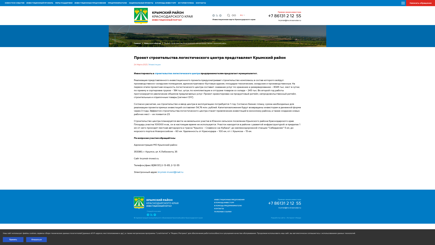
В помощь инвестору (165, 3)
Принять (13, 240)
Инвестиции (155, 65)
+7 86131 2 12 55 (284, 16)
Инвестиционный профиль (39, 3)
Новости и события (14, 3)
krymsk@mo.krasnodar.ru (290, 20)
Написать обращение (421, 3)
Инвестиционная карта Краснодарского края (233, 20)
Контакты (201, 3)
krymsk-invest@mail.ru (170, 172)
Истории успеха (186, 3)
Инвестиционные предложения (90, 3)
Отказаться (36, 240)
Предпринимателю (117, 3)
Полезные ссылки (222, 212)
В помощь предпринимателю (228, 206)
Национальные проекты (141, 3)
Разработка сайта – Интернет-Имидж (286, 218)
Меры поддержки (63, 3)
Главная (137, 43)
